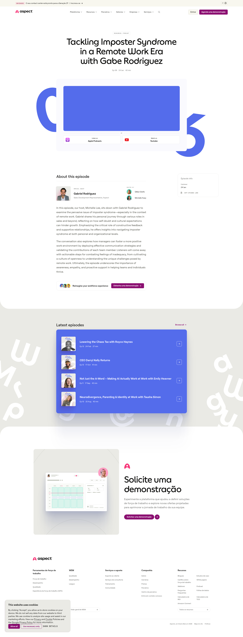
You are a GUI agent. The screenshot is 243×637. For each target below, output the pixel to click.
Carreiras (144, 580)
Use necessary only (31, 626)
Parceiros (145, 588)
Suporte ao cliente (112, 576)
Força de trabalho (39, 579)
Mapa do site (198, 624)
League (72, 584)
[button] (224, 3)
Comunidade (110, 588)
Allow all (14, 626)
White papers (202, 580)
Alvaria (180, 624)
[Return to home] (42, 558)
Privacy (37, 619)
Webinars (181, 586)
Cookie (49, 619)
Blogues (181, 576)
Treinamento (110, 584)
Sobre (143, 576)
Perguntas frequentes (182, 591)
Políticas (207, 624)
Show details (50, 626)
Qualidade (37, 587)
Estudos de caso (203, 576)
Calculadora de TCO (202, 598)
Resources (117, 33)
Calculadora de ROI (183, 598)
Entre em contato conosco (151, 596)
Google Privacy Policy (22, 622)
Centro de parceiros (149, 592)
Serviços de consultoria (114, 580)
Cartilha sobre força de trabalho (184, 581)
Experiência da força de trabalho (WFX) (48, 591)
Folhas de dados (203, 590)
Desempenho (38, 583)
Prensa (144, 584)
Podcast (126, 33)
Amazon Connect (184, 603)
